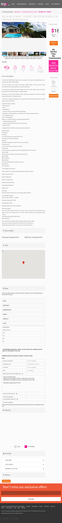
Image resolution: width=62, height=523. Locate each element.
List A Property (55, 4)
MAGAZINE (40, 4)
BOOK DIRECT (32, 4)
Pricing (40, 506)
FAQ (15, 508)
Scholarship (34, 506)
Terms (2, 508)
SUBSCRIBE (31, 499)
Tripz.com (11, 513)
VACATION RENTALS (22, 4)
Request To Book (54, 43)
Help (19, 508)
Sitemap (23, 508)
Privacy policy (9, 508)
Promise (28, 506)
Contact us (46, 506)
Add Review (6, 481)
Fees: (3, 358)
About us (53, 506)
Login (47, 4)
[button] (24, 37)
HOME (13, 4)
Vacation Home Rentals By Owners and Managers (13, 506)
